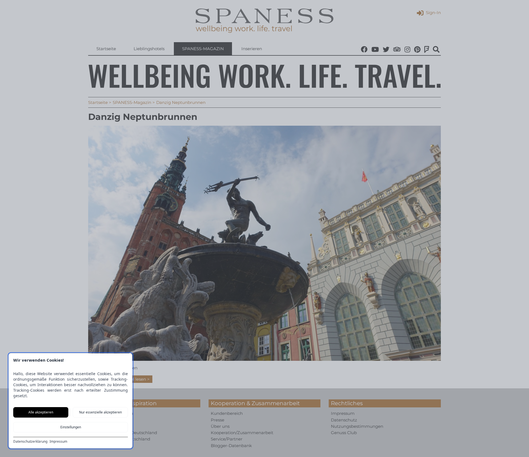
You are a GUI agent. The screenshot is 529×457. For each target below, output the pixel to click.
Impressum (58, 441)
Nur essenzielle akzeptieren (100, 412)
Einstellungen (70, 427)
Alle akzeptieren (40, 412)
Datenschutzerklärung (30, 441)
